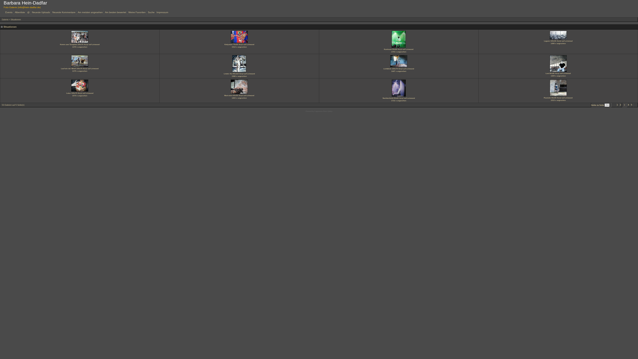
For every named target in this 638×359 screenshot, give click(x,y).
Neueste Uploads (41, 12)
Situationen (16, 19)
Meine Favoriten (137, 12)
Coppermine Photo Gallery (323, 111)
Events (8, 12)
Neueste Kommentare (63, 12)
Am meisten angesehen (90, 12)
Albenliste (20, 12)
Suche (151, 12)
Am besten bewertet (115, 12)
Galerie (5, 19)
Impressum (162, 12)
